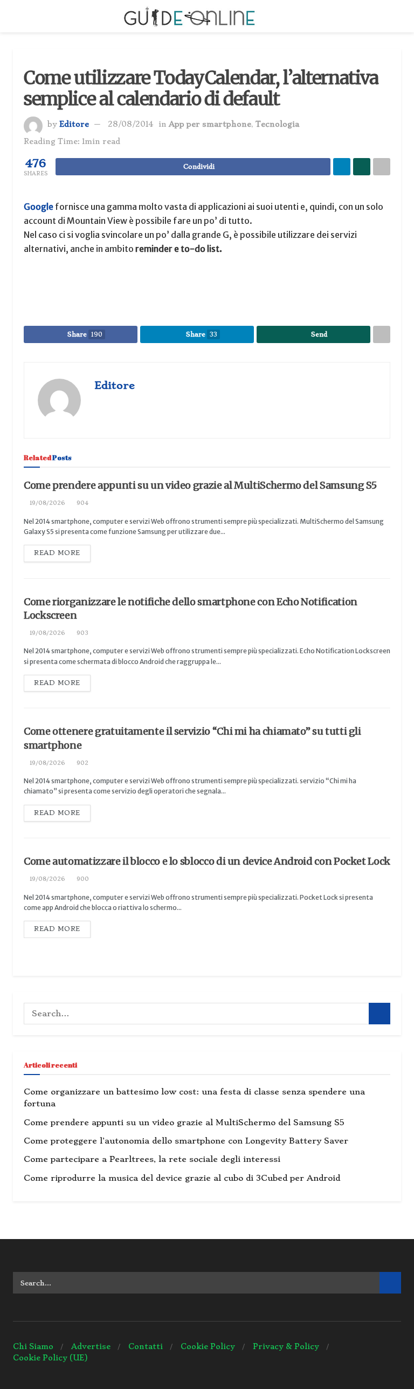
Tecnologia (277, 124)
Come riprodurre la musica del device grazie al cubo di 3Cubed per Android (182, 1178)
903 (81, 633)
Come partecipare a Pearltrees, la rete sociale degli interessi (152, 1159)
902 (81, 763)
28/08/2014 (130, 124)
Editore (74, 124)
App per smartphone (210, 124)
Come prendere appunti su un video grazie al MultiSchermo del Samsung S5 (200, 485)
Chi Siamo (33, 1346)
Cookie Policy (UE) (50, 1357)
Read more (57, 553)
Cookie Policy (208, 1346)
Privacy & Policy (286, 1346)
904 (81, 503)
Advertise (91, 1346)
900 (82, 878)
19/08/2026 (46, 503)
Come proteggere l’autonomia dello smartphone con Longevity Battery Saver (186, 1141)
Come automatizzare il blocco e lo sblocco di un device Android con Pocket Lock (207, 861)
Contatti (145, 1346)
